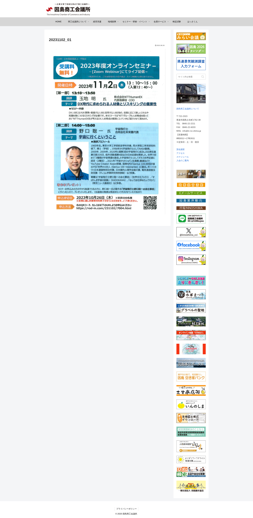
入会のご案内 (182, 160)
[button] (202, 76)
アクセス (180, 153)
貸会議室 (180, 149)
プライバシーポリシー (126, 509)
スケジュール (182, 157)
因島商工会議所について (187, 109)
